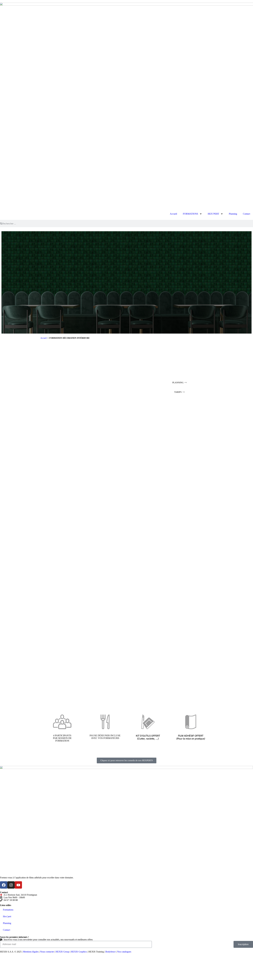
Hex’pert (7, 916)
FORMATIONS (190, 214)
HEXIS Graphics (79, 951)
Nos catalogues (124, 951)
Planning (233, 214)
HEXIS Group (62, 951)
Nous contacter (47, 951)
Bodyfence (110, 951)
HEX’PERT (213, 214)
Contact (246, 214)
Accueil (173, 214)
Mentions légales (31, 951)
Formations (8, 909)
